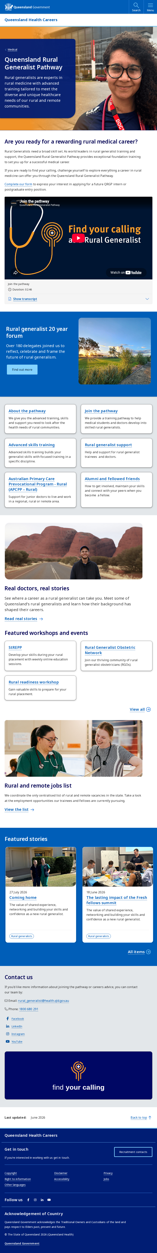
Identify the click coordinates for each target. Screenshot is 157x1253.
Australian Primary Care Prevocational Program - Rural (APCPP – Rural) (38, 484)
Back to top (139, 1117)
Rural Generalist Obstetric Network (110, 650)
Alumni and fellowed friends (112, 478)
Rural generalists (21, 936)
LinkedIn (16, 1026)
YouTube (16, 1041)
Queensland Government (22, 1243)
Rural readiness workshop (34, 682)
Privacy (108, 1173)
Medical (12, 49)
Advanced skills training (32, 444)
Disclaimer (60, 1173)
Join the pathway (101, 410)
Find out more (22, 369)
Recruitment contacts (133, 1152)
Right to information (18, 1179)
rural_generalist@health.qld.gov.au (43, 1001)
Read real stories (21, 618)
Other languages (15, 1184)
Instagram (18, 1034)
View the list (17, 809)
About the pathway (27, 410)
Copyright (11, 1173)
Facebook (17, 1018)
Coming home (23, 897)
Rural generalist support (108, 444)
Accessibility (62, 1179)
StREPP (15, 647)
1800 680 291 (28, 1009)
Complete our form (18, 184)
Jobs (106, 1179)
